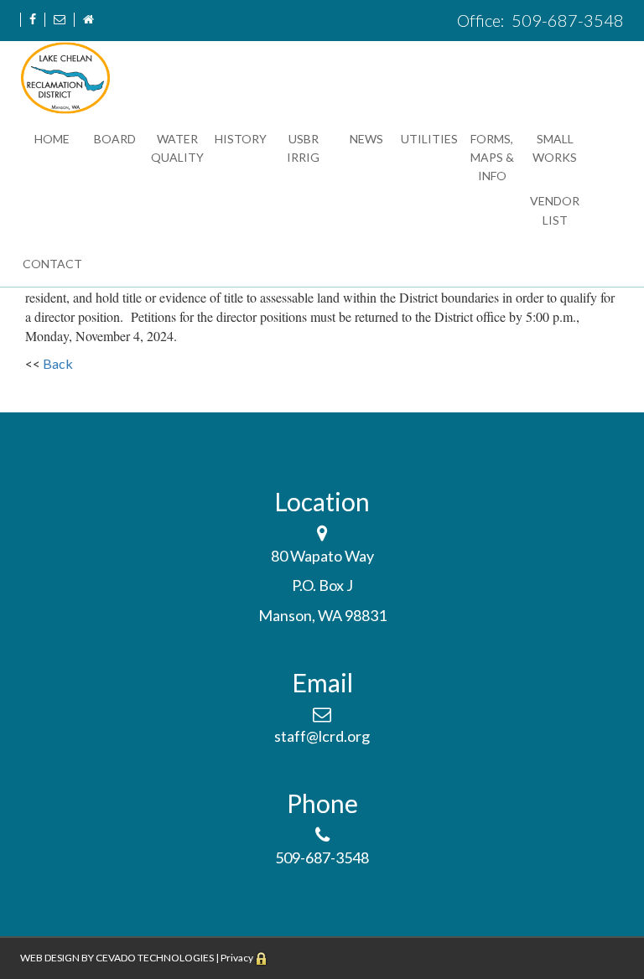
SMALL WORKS (554, 148)
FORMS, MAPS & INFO (492, 158)
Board (115, 139)
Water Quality (177, 148)
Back (58, 363)
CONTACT (52, 263)
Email (59, 19)
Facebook (32, 19)
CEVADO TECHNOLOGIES (155, 957)
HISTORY (241, 139)
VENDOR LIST (554, 210)
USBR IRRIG (303, 148)
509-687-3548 (566, 20)
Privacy (237, 957)
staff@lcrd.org (322, 736)
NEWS (366, 139)
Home (88, 19)
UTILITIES (429, 139)
